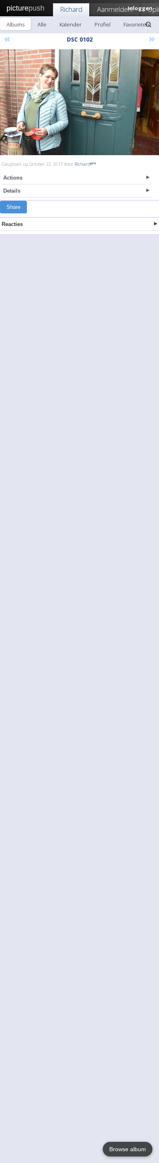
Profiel (102, 24)
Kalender (71, 24)
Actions (12, 178)
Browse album (127, 1149)
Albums (15, 24)
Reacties (12, 224)
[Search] (148, 24)
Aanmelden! (115, 9)
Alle (42, 24)
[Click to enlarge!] (79, 102)
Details (11, 191)
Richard (71, 9)
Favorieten (136, 24)
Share (13, 207)
